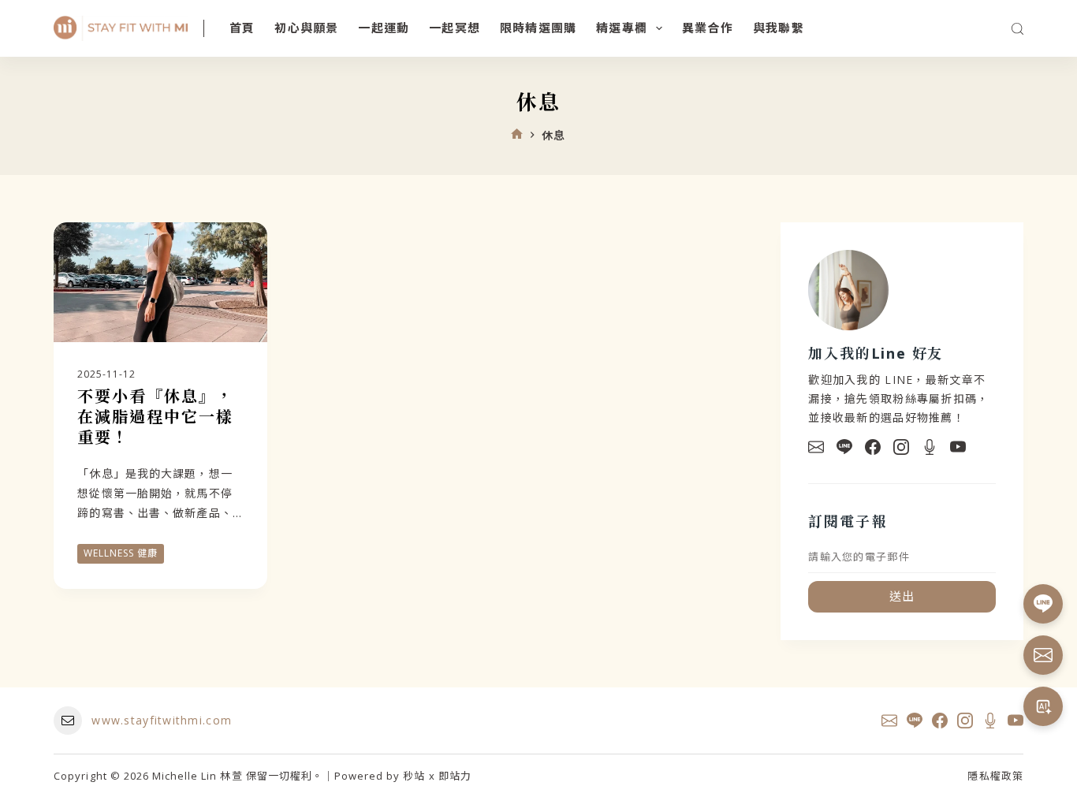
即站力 (454, 776)
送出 (902, 596)
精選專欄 (621, 27)
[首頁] (517, 135)
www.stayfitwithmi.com (161, 720)
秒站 (414, 776)
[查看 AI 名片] (1043, 706)
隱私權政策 (995, 776)
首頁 (242, 27)
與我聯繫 (778, 27)
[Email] (816, 447)
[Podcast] (929, 447)
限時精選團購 (538, 27)
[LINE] (844, 447)
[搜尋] (1017, 29)
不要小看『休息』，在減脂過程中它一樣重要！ (155, 416)
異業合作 (707, 27)
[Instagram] (901, 447)
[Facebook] (873, 447)
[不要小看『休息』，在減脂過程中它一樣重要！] (160, 282)
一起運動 (383, 27)
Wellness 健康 (121, 553)
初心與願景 (306, 27)
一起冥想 (454, 27)
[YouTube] (958, 447)
